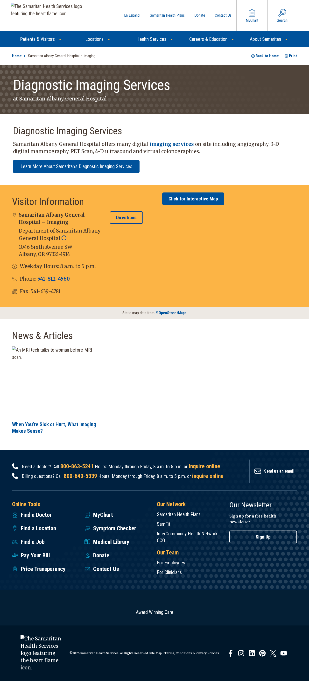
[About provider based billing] (63, 238)
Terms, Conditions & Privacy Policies (191, 653)
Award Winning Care (154, 612)
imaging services (172, 144)
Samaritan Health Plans (179, 514)
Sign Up (263, 537)
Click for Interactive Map (193, 199)
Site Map (155, 653)
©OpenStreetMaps (171, 313)
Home (17, 56)
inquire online (204, 466)
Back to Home (267, 56)
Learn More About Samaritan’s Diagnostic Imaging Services (76, 166)
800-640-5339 (80, 476)
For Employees (171, 563)
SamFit (163, 524)
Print (293, 56)
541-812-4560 (53, 279)
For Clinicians (169, 572)
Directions (126, 217)
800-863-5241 (77, 466)
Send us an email (279, 471)
